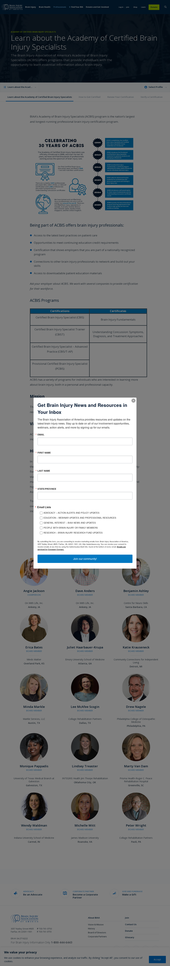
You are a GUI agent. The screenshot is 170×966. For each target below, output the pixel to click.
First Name (44, 452)
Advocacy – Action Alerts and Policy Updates (71, 512)
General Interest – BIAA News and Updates (69, 522)
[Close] (133, 400)
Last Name (44, 471)
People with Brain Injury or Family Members (70, 527)
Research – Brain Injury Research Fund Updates (73, 532)
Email (41, 434)
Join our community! (85, 559)
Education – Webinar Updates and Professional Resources (79, 517)
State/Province (47, 489)
